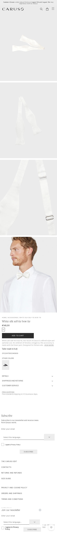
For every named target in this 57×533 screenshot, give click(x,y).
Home (4, 317)
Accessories (13, 317)
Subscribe (28, 452)
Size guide (6, 478)
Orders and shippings (11, 493)
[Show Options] (49, 437)
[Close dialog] (40, 510)
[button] (41, 9)
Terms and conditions (12, 499)
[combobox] (23, 437)
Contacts (6, 467)
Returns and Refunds (11, 473)
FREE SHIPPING (8, 392)
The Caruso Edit (9, 461)
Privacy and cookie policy (14, 488)
